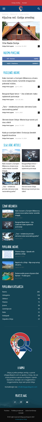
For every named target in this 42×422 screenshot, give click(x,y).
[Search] (39, 9)
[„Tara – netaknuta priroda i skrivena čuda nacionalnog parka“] (11, 178)
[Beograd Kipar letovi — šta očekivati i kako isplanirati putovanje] (31, 155)
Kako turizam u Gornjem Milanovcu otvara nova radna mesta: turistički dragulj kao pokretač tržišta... (19, 81)
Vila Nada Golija (10, 43)
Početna (6, 411)
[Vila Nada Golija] (21, 31)
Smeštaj (5, 39)
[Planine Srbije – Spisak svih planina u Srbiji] (7, 254)
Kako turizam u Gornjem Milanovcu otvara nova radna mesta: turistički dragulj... (27, 213)
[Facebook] (15, 402)
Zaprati (35, 63)
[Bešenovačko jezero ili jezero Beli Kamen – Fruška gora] (7, 276)
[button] (3, 9)
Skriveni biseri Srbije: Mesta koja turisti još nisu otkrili (31, 189)
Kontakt (24, 3)
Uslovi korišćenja (30, 411)
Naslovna (5, 14)
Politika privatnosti (17, 411)
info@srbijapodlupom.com (27, 387)
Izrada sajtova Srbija (21, 419)
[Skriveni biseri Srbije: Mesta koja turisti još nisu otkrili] (31, 178)
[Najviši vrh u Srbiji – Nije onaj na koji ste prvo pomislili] (7, 265)
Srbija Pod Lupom (8, 46)
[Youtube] (27, 402)
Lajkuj (36, 58)
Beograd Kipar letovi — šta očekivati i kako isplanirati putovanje (30, 166)
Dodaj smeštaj (16, 3)
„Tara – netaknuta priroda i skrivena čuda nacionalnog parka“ (10, 189)
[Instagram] (21, 402)
